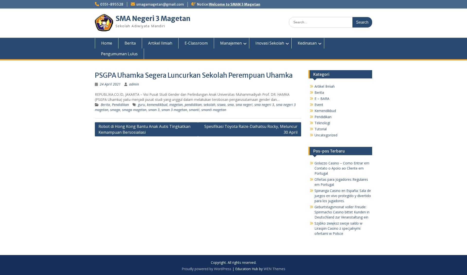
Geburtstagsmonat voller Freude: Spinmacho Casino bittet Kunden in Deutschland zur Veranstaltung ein (341, 212)
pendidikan (193, 104)
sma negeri (244, 104)
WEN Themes (274, 268)
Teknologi (322, 123)
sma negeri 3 (264, 104)
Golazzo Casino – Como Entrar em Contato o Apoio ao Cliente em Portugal (341, 168)
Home (106, 43)
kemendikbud (157, 104)
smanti (194, 109)
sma (230, 104)
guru (141, 104)
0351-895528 (111, 4)
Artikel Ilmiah (160, 43)
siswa (221, 104)
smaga (115, 109)
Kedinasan (307, 43)
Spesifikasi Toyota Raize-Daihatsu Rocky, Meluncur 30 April (250, 129)
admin (134, 84)
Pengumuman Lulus (119, 54)
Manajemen (231, 43)
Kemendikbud (325, 110)
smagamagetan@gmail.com (160, 4)
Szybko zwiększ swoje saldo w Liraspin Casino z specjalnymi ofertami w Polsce (338, 228)
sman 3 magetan (174, 109)
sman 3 (154, 109)
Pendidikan (120, 104)
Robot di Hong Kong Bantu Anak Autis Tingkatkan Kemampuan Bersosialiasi (144, 129)
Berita (130, 43)
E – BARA (321, 98)
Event (318, 104)
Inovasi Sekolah (269, 43)
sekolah (209, 104)
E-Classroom (196, 43)
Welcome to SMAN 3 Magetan (234, 4)
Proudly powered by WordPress (206, 268)
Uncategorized (325, 135)
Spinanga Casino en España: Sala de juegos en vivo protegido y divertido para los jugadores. (342, 195)
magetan (176, 104)
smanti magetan (213, 109)
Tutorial (320, 129)
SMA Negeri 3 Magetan (153, 18)
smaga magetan (134, 109)
